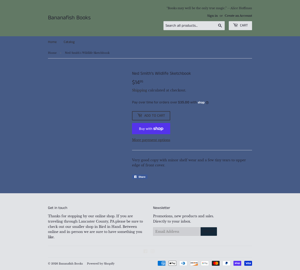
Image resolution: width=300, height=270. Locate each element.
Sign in (212, 16)
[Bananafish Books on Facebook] (145, 252)
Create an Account (238, 16)
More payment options (151, 140)
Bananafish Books (69, 18)
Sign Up (208, 231)
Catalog (69, 42)
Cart (243, 25)
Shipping (139, 90)
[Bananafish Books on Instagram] (153, 252)
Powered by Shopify (100, 263)
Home (52, 42)
